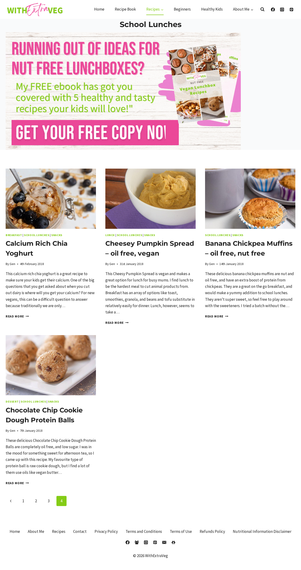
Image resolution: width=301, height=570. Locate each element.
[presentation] (51, 199)
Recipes (58, 531)
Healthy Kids (212, 9)
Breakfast (14, 235)
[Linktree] (174, 542)
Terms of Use (181, 531)
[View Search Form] (262, 9)
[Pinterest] (291, 9)
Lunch (110, 235)
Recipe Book (125, 9)
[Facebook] (273, 9)
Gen (12, 264)
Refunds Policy (212, 531)
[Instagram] (282, 9)
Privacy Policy (106, 531)
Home (99, 9)
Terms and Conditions (144, 531)
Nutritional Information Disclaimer (262, 531)
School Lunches (36, 235)
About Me (36, 531)
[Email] (164, 542)
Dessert (12, 401)
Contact (80, 531)
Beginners (182, 9)
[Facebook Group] (137, 542)
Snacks (56, 235)
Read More (17, 316)
